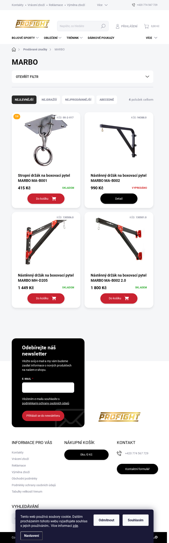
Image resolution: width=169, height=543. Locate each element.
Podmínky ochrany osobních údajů (34, 485)
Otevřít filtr (27, 77)
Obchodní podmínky (24, 478)
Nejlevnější (24, 99)
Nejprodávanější (78, 99)
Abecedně (107, 99)
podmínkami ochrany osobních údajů (45, 403)
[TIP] (46, 142)
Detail (118, 198)
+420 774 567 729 (136, 453)
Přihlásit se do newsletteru (43, 415)
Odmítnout (106, 520)
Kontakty (17, 5)
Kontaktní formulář (137, 469)
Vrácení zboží (36, 5)
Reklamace (56, 5)
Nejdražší (49, 99)
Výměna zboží (76, 5)
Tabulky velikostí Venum (27, 491)
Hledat (103, 26)
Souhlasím (135, 520)
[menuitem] (26, 38)
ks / (86, 454)
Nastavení (31, 536)
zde (75, 526)
